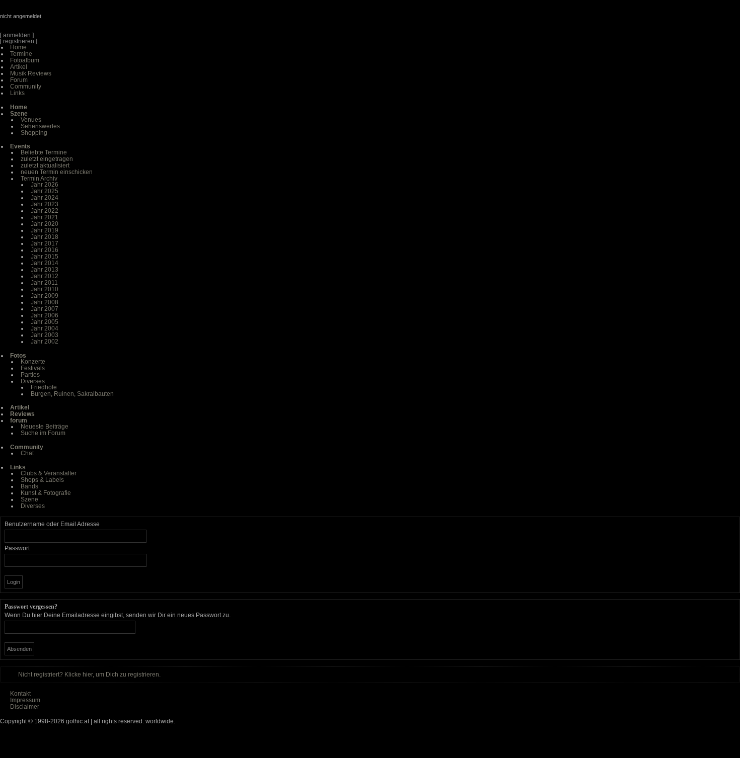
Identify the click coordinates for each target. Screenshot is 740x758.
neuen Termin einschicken (57, 172)
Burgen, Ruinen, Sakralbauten (72, 393)
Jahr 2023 (44, 204)
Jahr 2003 (44, 335)
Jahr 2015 (44, 256)
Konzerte (33, 361)
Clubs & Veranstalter (49, 473)
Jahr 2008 (44, 302)
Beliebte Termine (44, 152)
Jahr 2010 (44, 289)
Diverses (33, 381)
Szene (29, 499)
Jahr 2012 (44, 276)
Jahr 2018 (44, 236)
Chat (27, 453)
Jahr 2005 (44, 321)
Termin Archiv (39, 178)
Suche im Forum (43, 433)
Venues (31, 119)
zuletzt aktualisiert (45, 165)
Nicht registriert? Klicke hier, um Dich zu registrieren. (89, 674)
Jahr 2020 (44, 223)
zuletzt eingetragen (47, 158)
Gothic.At (58, 20)
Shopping (34, 132)
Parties (30, 374)
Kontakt (20, 693)
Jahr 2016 (44, 250)
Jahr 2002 (44, 341)
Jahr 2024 (44, 197)
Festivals (33, 368)
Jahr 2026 (44, 184)
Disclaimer (24, 706)
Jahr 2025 (44, 191)
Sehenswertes (40, 126)
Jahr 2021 (44, 217)
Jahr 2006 (44, 315)
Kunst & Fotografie (46, 492)
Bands (29, 486)
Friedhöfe (44, 387)
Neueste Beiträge (44, 426)
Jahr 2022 (44, 210)
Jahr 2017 (44, 243)
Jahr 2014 (44, 263)
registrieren (18, 41)
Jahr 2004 (44, 328)
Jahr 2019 (44, 230)
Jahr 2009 (44, 295)
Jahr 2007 (44, 308)
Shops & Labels (42, 479)
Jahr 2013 (44, 269)
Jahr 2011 (44, 282)
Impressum (25, 700)
